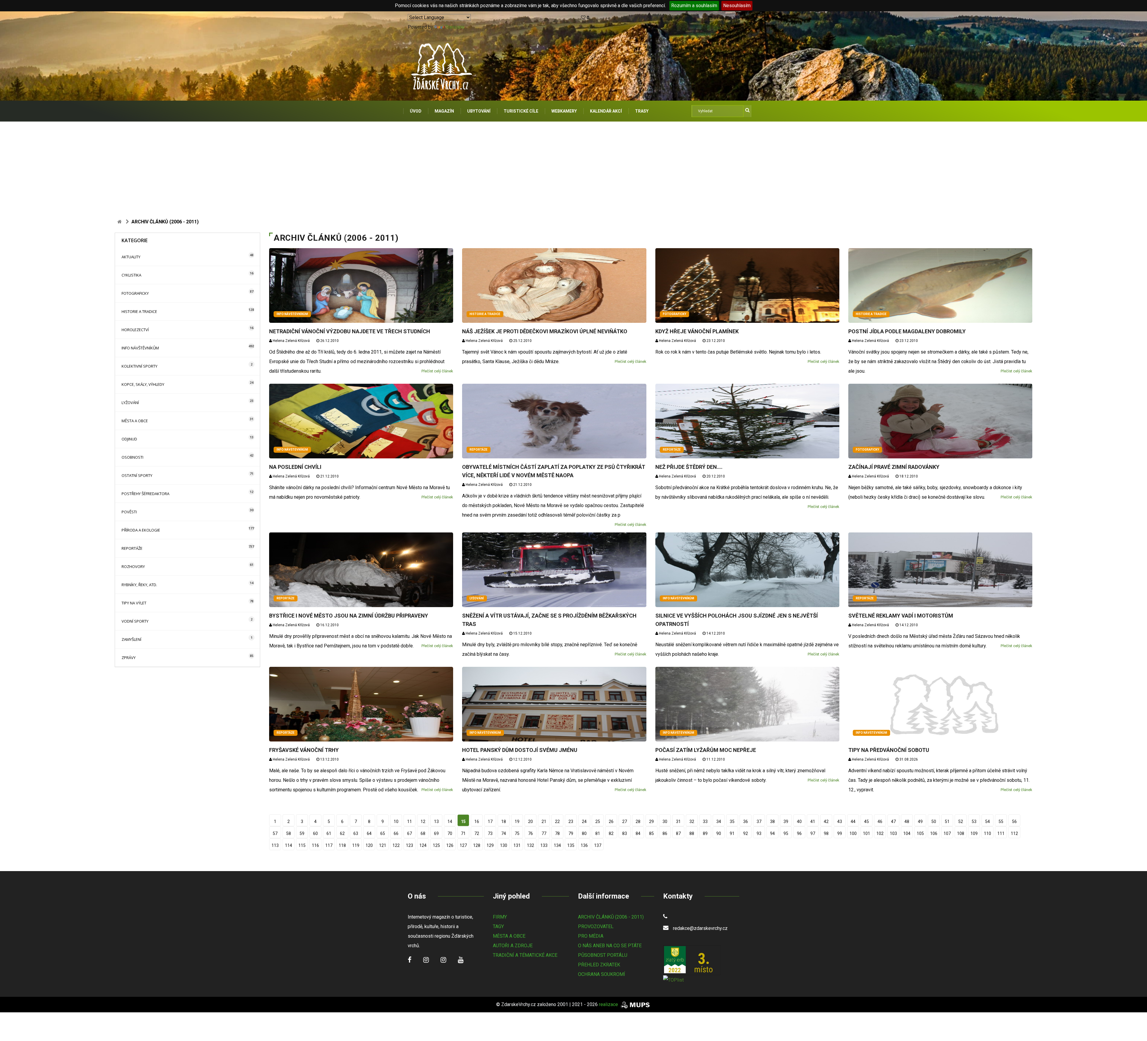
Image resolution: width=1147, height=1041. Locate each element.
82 (611, 833)
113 (275, 845)
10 (396, 821)
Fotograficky (135, 293)
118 (342, 845)
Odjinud (129, 439)
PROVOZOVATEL (596, 926)
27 (624, 821)
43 (839, 821)
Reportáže (132, 548)
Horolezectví (135, 329)
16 (476, 821)
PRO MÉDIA (590, 936)
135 (570, 845)
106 (933, 833)
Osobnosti (132, 457)
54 (987, 821)
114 (288, 845)
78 (557, 833)
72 (476, 833)
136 (584, 845)
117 (328, 845)
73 (490, 833)
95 (785, 833)
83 (624, 833)
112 (1014, 833)
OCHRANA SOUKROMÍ (601, 974)
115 (302, 845)
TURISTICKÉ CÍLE (521, 111)
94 (772, 833)
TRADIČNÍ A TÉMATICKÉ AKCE (525, 955)
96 (799, 833)
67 (409, 833)
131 (517, 845)
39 (785, 821)
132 (530, 845)
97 (812, 833)
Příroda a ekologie (141, 530)
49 (920, 821)
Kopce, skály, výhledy (143, 384)
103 (893, 833)
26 (611, 821)
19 (517, 821)
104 (906, 833)
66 (396, 833)
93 (759, 833)
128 (476, 845)
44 (853, 821)
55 (1001, 821)
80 (584, 833)
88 (691, 833)
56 (1014, 821)
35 (732, 821)
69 (436, 833)
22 (557, 821)
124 (423, 845)
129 (490, 845)
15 (463, 821)
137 (597, 845)
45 (866, 821)
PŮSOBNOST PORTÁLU (602, 955)
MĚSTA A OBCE (509, 936)
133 (544, 845)
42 (826, 821)
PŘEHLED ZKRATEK (599, 965)
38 (772, 821)
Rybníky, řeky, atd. (139, 584)
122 (396, 845)
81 (597, 833)
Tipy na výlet (134, 603)
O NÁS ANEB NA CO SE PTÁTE (610, 945)
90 (718, 833)
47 (893, 821)
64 (369, 833)
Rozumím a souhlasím (694, 5)
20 (530, 821)
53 (974, 821)
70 (449, 833)
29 (651, 821)
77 (544, 833)
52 (960, 821)
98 (826, 833)
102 (880, 833)
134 (557, 845)
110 (987, 833)
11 (409, 821)
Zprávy (129, 657)
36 (745, 821)
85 (651, 833)
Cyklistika (131, 275)
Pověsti (129, 512)
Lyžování (130, 402)
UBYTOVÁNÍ (478, 111)
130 (503, 845)
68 (423, 833)
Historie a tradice (139, 311)
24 (584, 821)
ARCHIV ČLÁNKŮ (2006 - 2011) (611, 917)
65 (382, 833)
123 (409, 845)
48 (906, 821)
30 (665, 821)
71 (463, 833)
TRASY (641, 111)
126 (449, 845)
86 (665, 833)
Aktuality (131, 257)
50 (933, 821)
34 (718, 821)
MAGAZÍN (444, 111)
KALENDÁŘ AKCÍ (606, 111)
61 (328, 833)
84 (638, 833)
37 (759, 821)
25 (597, 821)
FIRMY (500, 917)
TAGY (498, 926)
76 (530, 833)
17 (490, 821)
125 (436, 845)
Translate (454, 27)
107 (947, 833)
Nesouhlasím (737, 5)
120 (369, 845)
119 (355, 845)
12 (423, 821)
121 (382, 845)
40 (799, 821)
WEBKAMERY (564, 111)
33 (705, 821)
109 (974, 833)
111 (1001, 833)
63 (355, 833)
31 (678, 821)
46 (880, 821)
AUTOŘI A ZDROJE (513, 945)
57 (275, 833)
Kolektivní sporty (139, 366)
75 (517, 833)
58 (288, 833)
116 (315, 845)
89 (705, 833)
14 (449, 821)
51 (947, 821)
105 (920, 833)
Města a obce (135, 420)
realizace (609, 1004)
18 (503, 821)
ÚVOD (415, 111)
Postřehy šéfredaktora (145, 493)
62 (342, 833)
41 (812, 821)
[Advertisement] (573, 166)
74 (503, 833)
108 (960, 833)
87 (678, 833)
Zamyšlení (131, 639)
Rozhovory (133, 566)
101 (866, 833)
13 (436, 821)
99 (839, 833)
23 (570, 821)
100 (853, 833)
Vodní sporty (135, 621)
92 (745, 833)
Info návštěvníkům (140, 348)
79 (570, 833)
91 (732, 833)
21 (544, 821)
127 (463, 845)
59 (302, 833)
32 (691, 821)
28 (638, 821)
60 (315, 833)
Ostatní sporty (137, 475)
